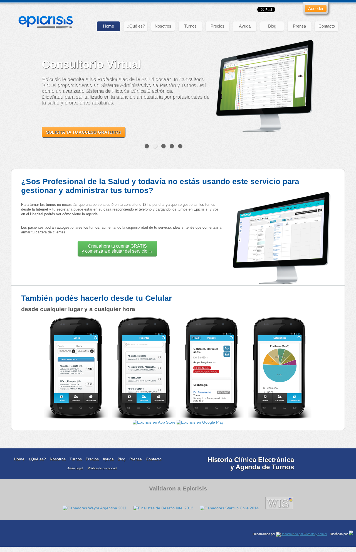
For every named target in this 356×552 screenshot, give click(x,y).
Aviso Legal (75, 468)
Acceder (315, 8)
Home (108, 26)
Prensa (299, 26)
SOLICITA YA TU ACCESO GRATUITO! (83, 132)
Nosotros (163, 26)
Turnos (190, 26)
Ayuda (245, 26)
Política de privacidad (102, 468)
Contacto (326, 26)
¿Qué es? (136, 26)
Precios (217, 26)
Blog (272, 26)
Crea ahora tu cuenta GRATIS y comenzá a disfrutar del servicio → (117, 248)
